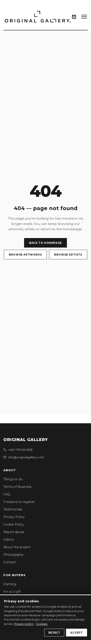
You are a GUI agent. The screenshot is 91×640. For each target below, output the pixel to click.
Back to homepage (45, 242)
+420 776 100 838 (20, 449)
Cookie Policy (13, 524)
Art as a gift (12, 592)
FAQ (6, 494)
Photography (13, 555)
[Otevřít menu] (84, 16)
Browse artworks (25, 254)
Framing (9, 584)
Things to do (13, 479)
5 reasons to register (19, 502)
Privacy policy (24, 624)
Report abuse (13, 532)
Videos (8, 540)
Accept (76, 632)
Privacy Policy (14, 517)
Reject (54, 632)
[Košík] (74, 17)
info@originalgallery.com (26, 457)
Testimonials (12, 509)
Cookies (41, 624)
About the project (17, 547)
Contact (9, 562)
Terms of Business (17, 487)
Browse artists (68, 254)
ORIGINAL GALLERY (25, 439)
